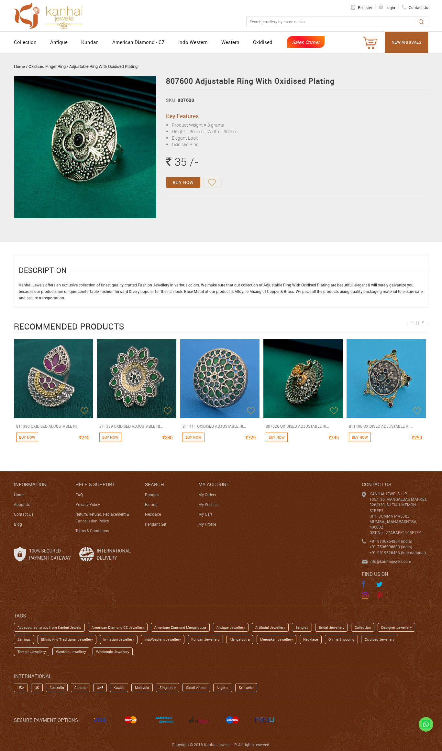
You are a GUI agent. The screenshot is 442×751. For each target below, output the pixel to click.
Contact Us (23, 514)
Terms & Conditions (92, 530)
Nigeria (222, 687)
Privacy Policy (87, 504)
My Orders (207, 494)
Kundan (90, 42)
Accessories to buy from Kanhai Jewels (49, 627)
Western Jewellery (71, 651)
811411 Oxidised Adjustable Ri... (214, 426)
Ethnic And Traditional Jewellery (67, 639)
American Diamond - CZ (138, 42)
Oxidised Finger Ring (47, 66)
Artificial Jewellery (270, 627)
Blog (18, 524)
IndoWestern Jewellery (162, 639)
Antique (59, 42)
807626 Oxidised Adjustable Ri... (297, 426)
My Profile (207, 524)
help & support (95, 484)
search (154, 484)
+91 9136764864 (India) (391, 541)
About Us (22, 504)
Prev (412, 320)
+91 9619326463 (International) (398, 552)
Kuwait (119, 687)
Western (230, 42)
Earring (151, 504)
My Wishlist (208, 504)
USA (20, 687)
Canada (80, 687)
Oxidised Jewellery (379, 639)
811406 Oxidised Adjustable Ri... (380, 426)
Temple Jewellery (31, 651)
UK (37, 687)
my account (213, 484)
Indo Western (193, 42)
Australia (57, 687)
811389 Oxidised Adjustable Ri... (131, 426)
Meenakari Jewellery (276, 639)
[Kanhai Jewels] (51, 15)
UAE (100, 687)
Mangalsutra (240, 639)
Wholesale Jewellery (112, 651)
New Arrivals (406, 42)
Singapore (168, 687)
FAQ (79, 494)
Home (19, 66)
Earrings (24, 639)
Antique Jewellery (230, 627)
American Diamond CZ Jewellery (118, 627)
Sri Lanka (246, 687)
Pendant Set (155, 524)
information (30, 484)
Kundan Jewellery (205, 639)
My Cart (205, 514)
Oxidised (262, 42)
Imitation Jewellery (118, 639)
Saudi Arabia (196, 687)
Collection (25, 42)
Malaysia (142, 687)
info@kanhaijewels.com (390, 561)
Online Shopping (341, 639)
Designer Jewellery (396, 627)
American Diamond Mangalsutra (180, 627)
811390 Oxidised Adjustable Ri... (48, 426)
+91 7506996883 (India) (391, 546)
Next (423, 320)
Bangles (152, 494)
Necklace (153, 514)
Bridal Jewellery (331, 627)
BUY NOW (183, 182)
